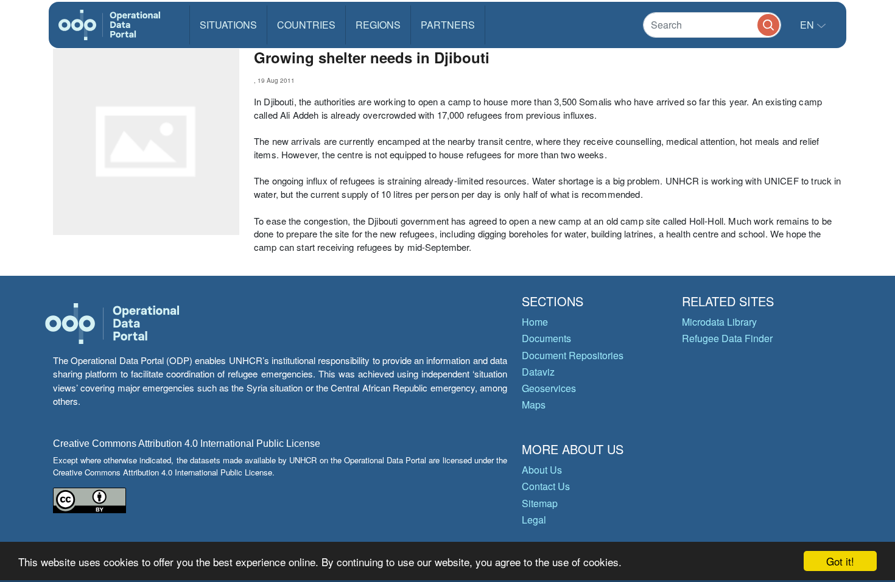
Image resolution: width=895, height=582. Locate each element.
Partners (448, 25)
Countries (306, 25)
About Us (542, 470)
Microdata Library (719, 322)
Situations (228, 25)
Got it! (840, 561)
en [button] (808, 25)
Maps (534, 405)
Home (535, 322)
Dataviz (538, 372)
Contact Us (546, 486)
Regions (378, 25)
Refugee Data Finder (727, 338)
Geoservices (549, 388)
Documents (546, 338)
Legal (534, 520)
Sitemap (540, 503)
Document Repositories (572, 355)
